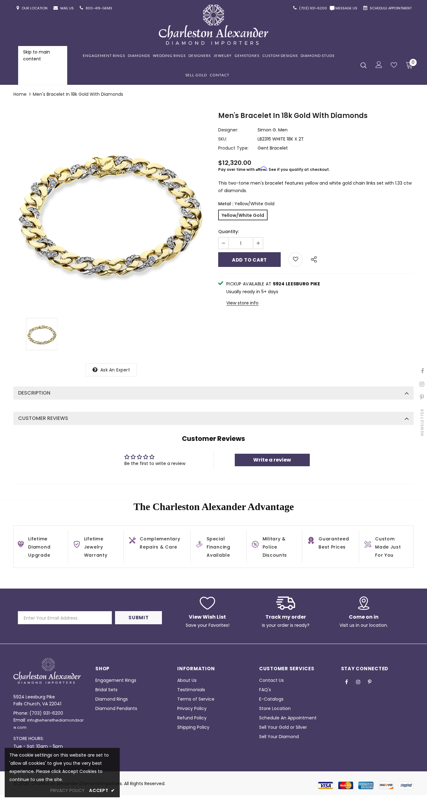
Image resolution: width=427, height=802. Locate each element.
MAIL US (67, 8)
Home (20, 94)
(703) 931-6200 (46, 713)
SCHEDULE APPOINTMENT (391, 8)
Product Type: (233, 148)
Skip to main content (36, 55)
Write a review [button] (272, 459)
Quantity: (228, 231)
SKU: (222, 139)
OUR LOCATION (35, 8)
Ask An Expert (115, 370)
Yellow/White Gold (243, 215)
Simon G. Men (273, 130)
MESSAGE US (347, 8)
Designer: (228, 130)
